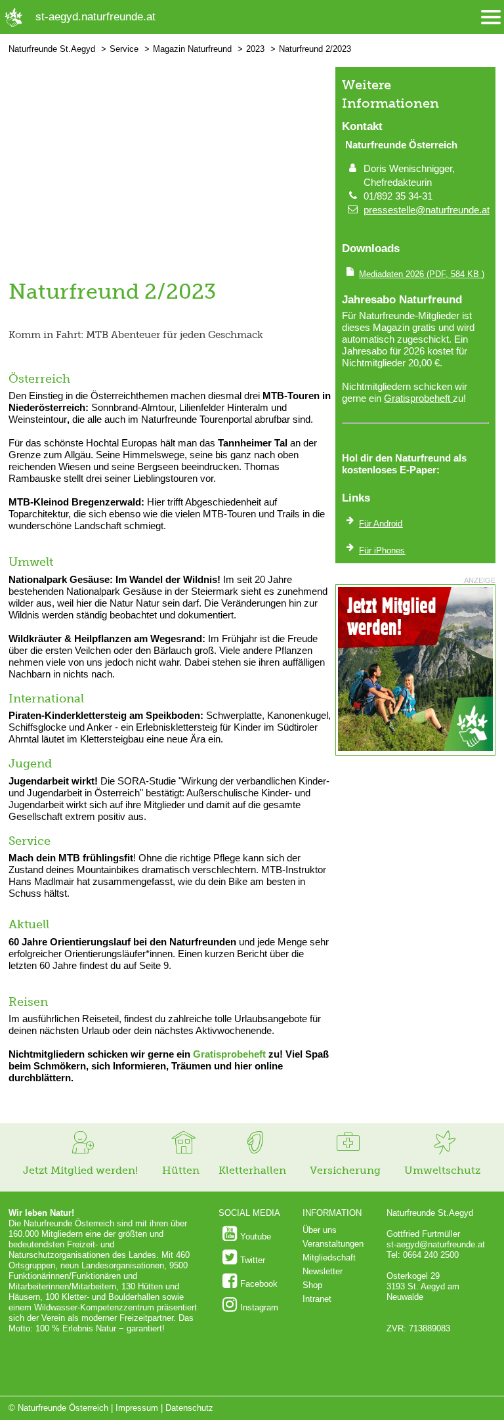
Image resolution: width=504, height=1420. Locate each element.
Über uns (320, 1230)
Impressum (137, 1408)
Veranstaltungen (333, 1244)
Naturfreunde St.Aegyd (52, 49)
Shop (312, 1285)
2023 (255, 49)
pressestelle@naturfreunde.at (427, 209)
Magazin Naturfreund (192, 49)
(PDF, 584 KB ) (421, 274)
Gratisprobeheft (229, 1054)
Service (124, 49)
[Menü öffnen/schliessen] (491, 17)
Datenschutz (189, 1408)
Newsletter (323, 1271)
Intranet (317, 1299)
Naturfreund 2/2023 (315, 49)
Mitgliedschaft (329, 1257)
